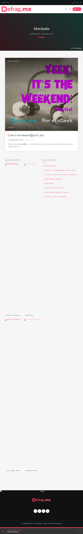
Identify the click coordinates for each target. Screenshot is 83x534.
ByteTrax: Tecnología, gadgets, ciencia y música (60, 170)
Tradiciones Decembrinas (14, 530)
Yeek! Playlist (49, 183)
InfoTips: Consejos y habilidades (55, 197)
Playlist (11, 127)
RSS (76, 9)
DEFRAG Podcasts (15, 140)
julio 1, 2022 (29, 140)
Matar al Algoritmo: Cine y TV (55, 188)
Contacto (5, 2)
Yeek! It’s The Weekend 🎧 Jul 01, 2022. (26, 135)
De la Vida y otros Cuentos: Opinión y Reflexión (60, 174)
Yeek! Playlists (13, 61)
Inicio (72, 48)
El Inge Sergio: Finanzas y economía (57, 192)
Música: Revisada (50, 166)
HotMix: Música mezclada (53, 179)
